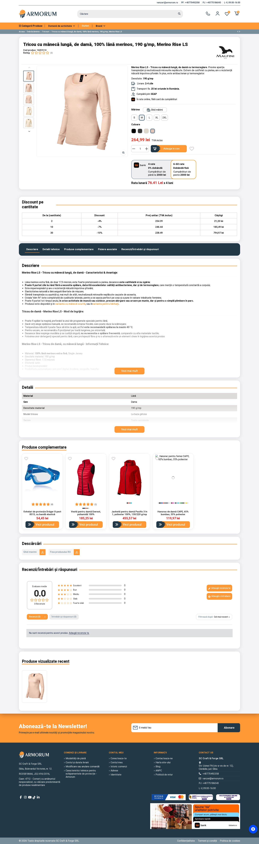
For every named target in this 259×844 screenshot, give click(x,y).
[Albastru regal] (162, 503)
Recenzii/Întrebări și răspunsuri (140, 249)
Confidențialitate (186, 840)
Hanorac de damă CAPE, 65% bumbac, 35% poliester (173, 513)
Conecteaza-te (119, 758)
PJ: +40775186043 (212, 2)
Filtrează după (205, 617)
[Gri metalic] (130, 503)
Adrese (114, 770)
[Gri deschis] (168, 503)
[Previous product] (238, 31)
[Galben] (186, 503)
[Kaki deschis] (185, 503)
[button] (28, 76)
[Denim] (176, 503)
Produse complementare (79, 249)
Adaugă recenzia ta (220, 588)
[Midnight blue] (175, 503)
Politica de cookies (230, 840)
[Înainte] (29, 131)
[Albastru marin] (84, 508)
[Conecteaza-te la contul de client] (217, 13)
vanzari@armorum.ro (168, 2)
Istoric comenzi (119, 766)
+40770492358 (210, 773)
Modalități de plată (76, 758)
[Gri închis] (166, 503)
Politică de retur (164, 774)
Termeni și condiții (207, 840)
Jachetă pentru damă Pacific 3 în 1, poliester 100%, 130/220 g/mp (129, 513)
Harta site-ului (163, 762)
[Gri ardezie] (164, 503)
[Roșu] (85, 508)
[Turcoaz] (131, 503)
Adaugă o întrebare (220, 596)
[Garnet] (171, 503)
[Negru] (83, 508)
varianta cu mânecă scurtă (70, 303)
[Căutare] (179, 14)
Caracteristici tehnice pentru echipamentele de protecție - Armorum (81, 773)
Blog (158, 766)
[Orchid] (174, 503)
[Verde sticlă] (182, 503)
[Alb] (158, 503)
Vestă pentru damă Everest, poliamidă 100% (86, 513)
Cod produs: (29, 50)
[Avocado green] (87, 508)
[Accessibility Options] (253, 829)
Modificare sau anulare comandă (82, 766)
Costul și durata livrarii (77, 762)
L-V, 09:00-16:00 (232, 2)
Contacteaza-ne (164, 758)
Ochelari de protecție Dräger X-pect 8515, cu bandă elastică (42, 513)
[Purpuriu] (172, 503)
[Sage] (179, 503)
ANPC (159, 770)
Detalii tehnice (51, 249)
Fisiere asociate (107, 249)
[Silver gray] (88, 508)
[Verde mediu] (181, 503)
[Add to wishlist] (191, 148)
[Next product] (239, 31)
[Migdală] (187, 503)
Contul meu (117, 762)
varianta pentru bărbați (105, 303)
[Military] (183, 503)
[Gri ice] (170, 503)
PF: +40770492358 (190, 2)
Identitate (116, 774)
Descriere (32, 249)
